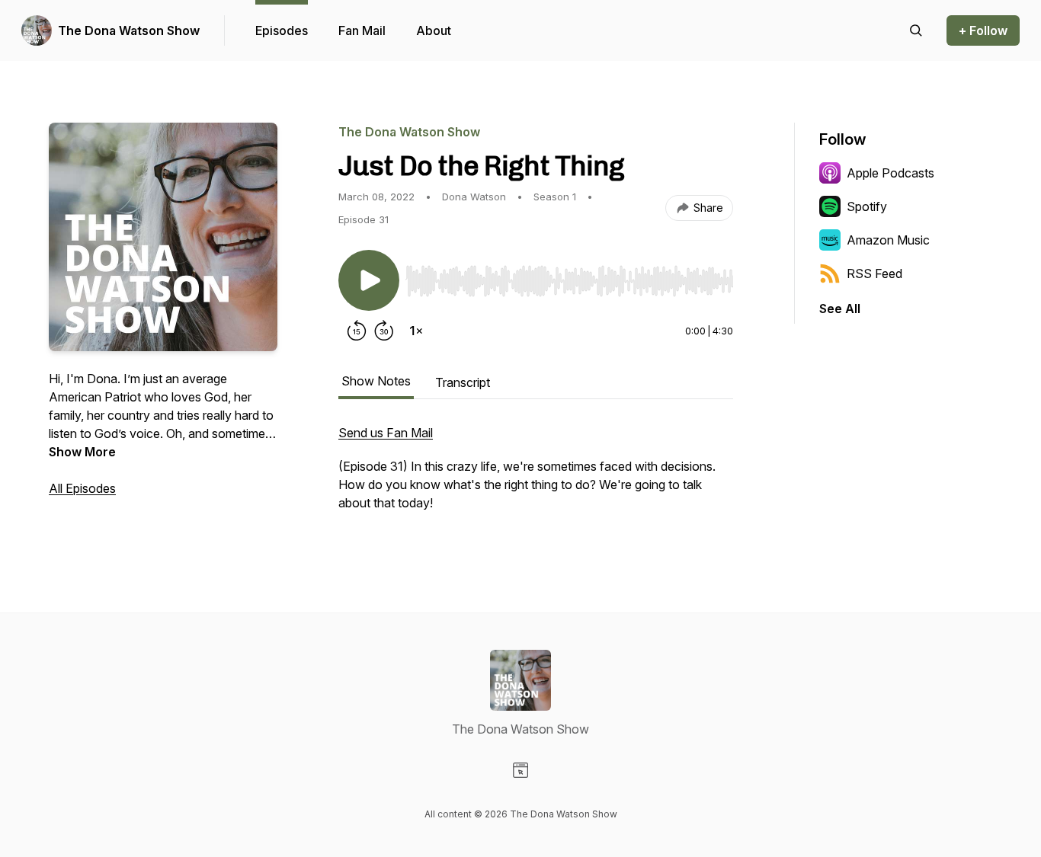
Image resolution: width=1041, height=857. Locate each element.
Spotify (867, 206)
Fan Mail (362, 30)
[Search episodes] (916, 30)
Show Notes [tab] (376, 381)
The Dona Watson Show (129, 30)
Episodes (281, 30)
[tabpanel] (535, 475)
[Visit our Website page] (520, 770)
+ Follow (983, 30)
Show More (82, 451)
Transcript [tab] (462, 382)
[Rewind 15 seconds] (356, 330)
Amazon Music (888, 240)
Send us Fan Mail (385, 432)
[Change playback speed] (416, 330)
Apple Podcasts (890, 173)
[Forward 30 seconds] (384, 330)
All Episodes (82, 488)
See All (839, 308)
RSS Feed (874, 273)
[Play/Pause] (368, 280)
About (433, 30)
